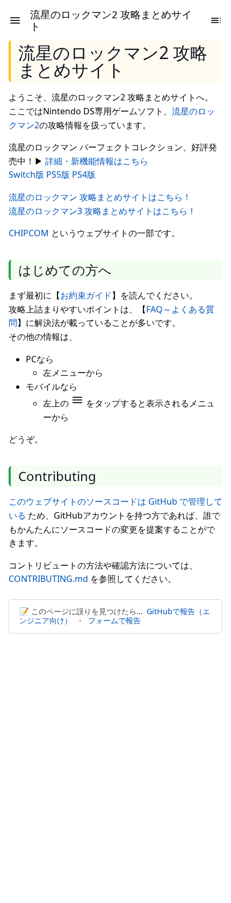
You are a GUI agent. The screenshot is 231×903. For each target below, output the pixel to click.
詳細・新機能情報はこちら (96, 161)
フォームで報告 (114, 620)
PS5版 (58, 174)
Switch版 (26, 174)
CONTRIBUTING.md (48, 579)
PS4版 (84, 174)
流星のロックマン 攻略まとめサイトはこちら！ (100, 197)
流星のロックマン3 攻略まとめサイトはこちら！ (102, 211)
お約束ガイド (86, 295)
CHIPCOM (29, 233)
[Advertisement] (115, 761)
